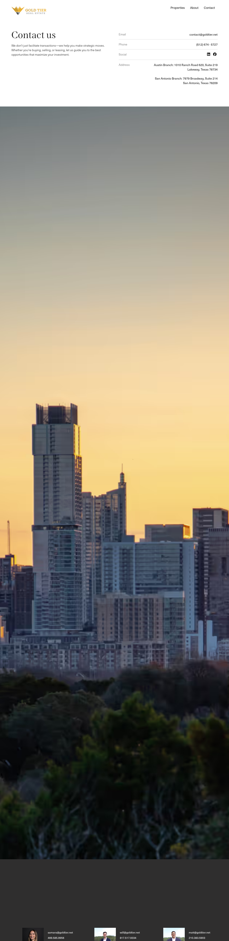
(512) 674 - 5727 (207, 44)
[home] (28, 11)
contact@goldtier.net (203, 34)
